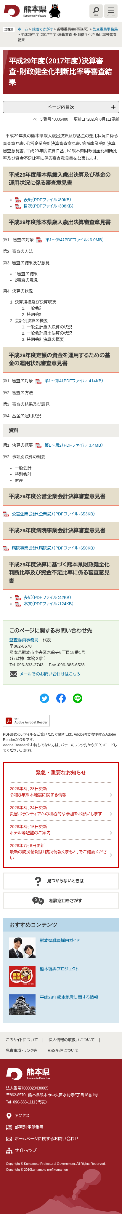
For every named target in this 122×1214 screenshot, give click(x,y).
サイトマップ (26, 1150)
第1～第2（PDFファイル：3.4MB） (73, 445)
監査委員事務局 (105, 29)
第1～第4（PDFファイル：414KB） (73, 380)
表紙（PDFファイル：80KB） (47, 199)
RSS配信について (63, 1050)
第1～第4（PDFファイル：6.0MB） (74, 239)
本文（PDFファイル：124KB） (49, 603)
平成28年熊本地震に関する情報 (69, 997)
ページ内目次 (61, 106)
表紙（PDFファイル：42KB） (47, 597)
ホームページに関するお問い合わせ (47, 1138)
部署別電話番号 (29, 1127)
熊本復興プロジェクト (59, 969)
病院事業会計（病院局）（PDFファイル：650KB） (53, 548)
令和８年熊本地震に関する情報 (38, 795)
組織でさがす (42, 29)
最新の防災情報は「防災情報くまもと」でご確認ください (58, 854)
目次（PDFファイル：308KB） (49, 206)
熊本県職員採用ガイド (60, 940)
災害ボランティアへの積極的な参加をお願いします (56, 814)
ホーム (23, 29)
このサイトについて (22, 1040)
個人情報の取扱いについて (72, 1040)
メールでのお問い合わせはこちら (50, 674)
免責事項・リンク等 (21, 1050)
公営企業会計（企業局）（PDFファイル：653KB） (53, 514)
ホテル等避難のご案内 (30, 832)
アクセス (22, 1115)
